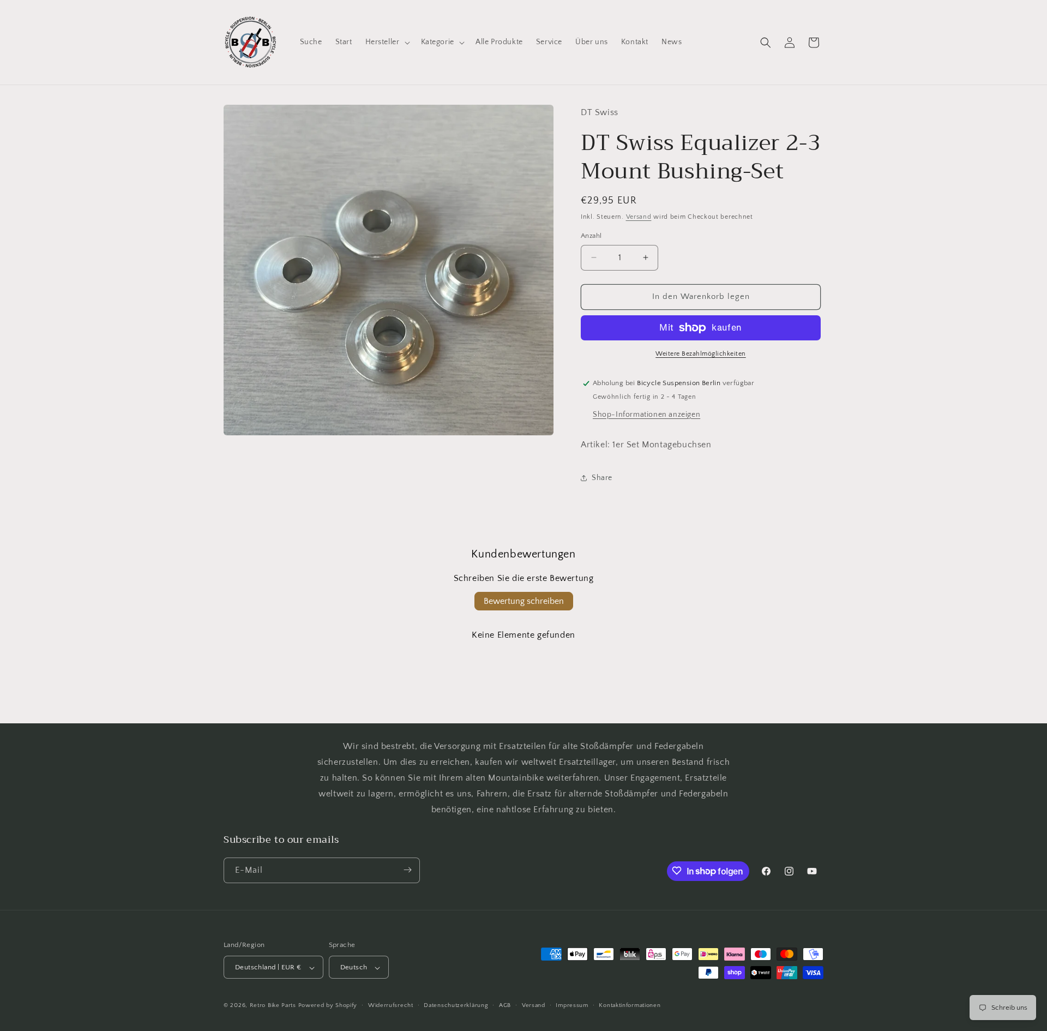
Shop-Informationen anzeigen (646, 414)
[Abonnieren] (407, 870)
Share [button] (602, 477)
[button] (386, 42)
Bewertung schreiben (524, 601)
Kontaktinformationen (629, 1005)
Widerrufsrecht (390, 1005)
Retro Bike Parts (273, 1006)
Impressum (572, 1005)
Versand (639, 216)
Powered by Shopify (328, 1006)
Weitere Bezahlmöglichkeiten (700, 353)
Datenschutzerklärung (456, 1005)
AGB (505, 1005)
